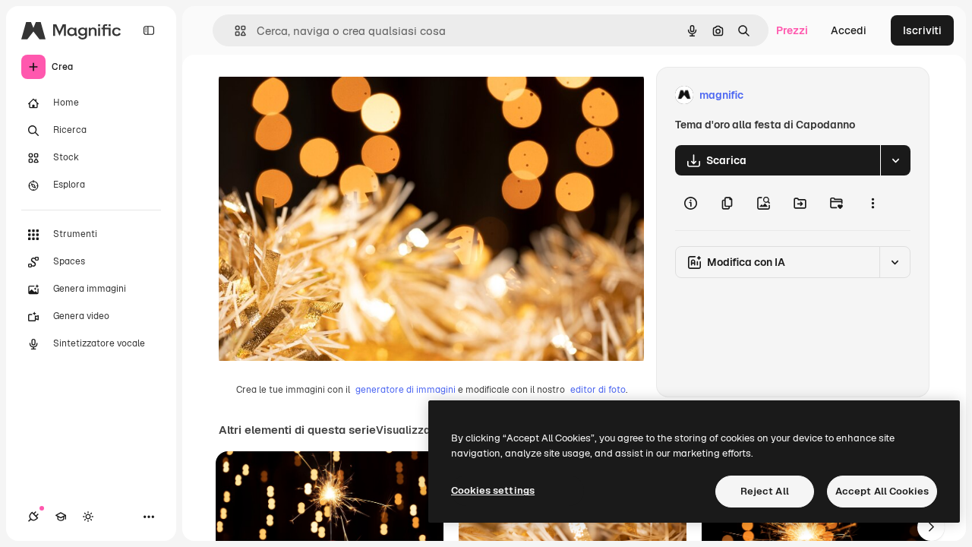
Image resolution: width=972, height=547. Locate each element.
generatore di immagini (405, 390)
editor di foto (598, 390)
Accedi (848, 30)
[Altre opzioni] (872, 203)
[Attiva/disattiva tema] (88, 516)
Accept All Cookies (882, 491)
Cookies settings (493, 490)
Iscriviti (922, 30)
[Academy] (61, 516)
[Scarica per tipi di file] (895, 160)
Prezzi (792, 30)
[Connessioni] (33, 516)
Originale (319, 95)
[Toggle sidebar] (149, 30)
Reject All (764, 491)
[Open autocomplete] (234, 30)
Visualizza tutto (417, 430)
